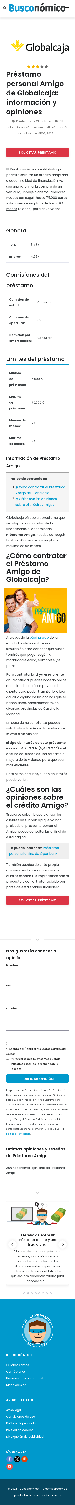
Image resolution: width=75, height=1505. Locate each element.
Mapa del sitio (16, 1385)
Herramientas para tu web (25, 1378)
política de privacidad (18, 1133)
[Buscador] (5, 8)
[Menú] (67, 8)
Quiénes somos (17, 1365)
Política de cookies (19, 1430)
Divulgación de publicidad (25, 1437)
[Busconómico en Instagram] (24, 1459)
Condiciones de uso (20, 1417)
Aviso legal (13, 1410)
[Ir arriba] (65, 1497)
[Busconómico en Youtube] (9, 1466)
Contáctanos (16, 1372)
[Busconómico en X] (17, 1459)
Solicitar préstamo (37, 152)
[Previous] (12, 1244)
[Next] (62, 1244)
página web (39, 637)
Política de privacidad (22, 1423)
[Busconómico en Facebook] (9, 1459)
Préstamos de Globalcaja (33, 121)
